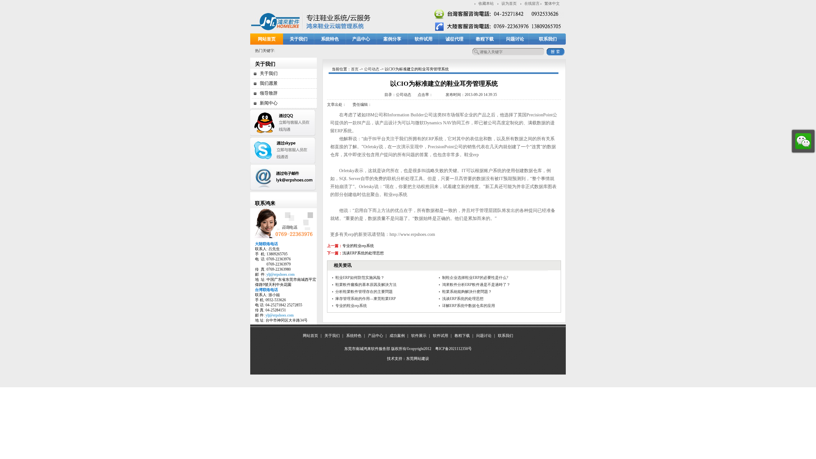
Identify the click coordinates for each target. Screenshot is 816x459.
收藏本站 (486, 3)
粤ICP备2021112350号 (453, 348)
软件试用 (424, 39)
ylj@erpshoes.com (280, 274)
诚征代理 (454, 39)
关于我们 (299, 39)
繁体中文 (552, 3)
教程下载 (485, 39)
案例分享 (392, 39)
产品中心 (361, 39)
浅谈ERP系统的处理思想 (363, 253)
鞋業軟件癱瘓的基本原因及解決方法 (366, 284)
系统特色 (330, 39)
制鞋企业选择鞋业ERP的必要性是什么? (475, 277)
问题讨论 (515, 39)
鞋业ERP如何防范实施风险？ (359, 277)
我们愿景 (269, 83)
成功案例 (397, 335)
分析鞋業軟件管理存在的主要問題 (364, 291)
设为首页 (509, 3)
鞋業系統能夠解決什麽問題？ (467, 291)
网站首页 (267, 39)
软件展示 (418, 335)
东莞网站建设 (417, 358)
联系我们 (548, 39)
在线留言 (532, 3)
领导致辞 (269, 93)
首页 (355, 69)
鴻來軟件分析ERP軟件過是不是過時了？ (476, 284)
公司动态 (371, 69)
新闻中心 (269, 103)
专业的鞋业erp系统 (358, 246)
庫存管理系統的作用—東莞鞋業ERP (365, 298)
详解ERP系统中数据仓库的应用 (468, 305)
